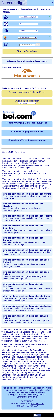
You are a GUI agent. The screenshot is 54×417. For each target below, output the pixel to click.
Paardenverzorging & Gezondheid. (27, 132)
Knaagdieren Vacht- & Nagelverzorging (27, 140)
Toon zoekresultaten (27, 51)
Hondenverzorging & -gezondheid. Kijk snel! (27, 123)
